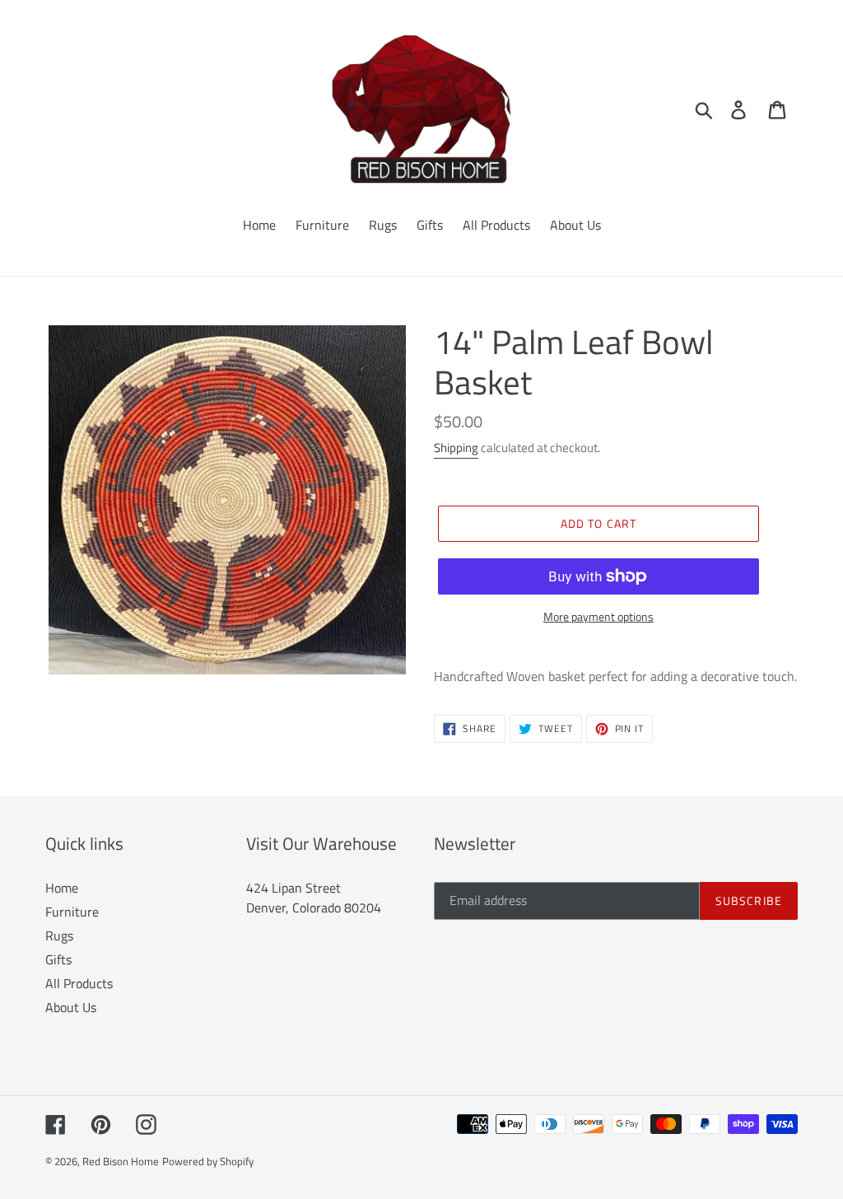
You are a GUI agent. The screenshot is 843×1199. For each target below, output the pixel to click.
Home (61, 888)
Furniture (72, 911)
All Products (79, 983)
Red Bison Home (120, 1161)
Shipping (456, 447)
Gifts (58, 959)
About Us (70, 1007)
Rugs (59, 935)
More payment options (598, 616)
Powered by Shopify (208, 1161)
